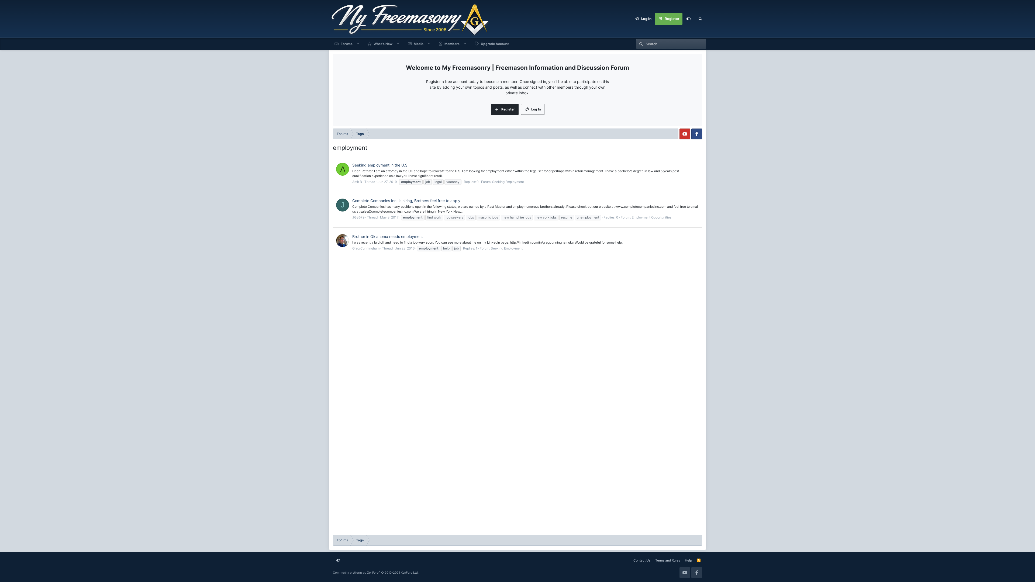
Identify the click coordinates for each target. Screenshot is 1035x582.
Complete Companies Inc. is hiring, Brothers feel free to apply (406, 200)
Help (688, 560)
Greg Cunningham (366, 248)
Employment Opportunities (651, 217)
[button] (358, 44)
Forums (347, 44)
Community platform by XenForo (376, 572)
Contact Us (641, 560)
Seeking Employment (508, 182)
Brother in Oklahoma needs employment (387, 236)
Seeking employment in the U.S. (380, 165)
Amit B (357, 182)
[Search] (700, 19)
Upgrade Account (495, 44)
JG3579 (358, 217)
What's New (383, 44)
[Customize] (688, 19)
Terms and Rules (667, 560)
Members (452, 44)
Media (418, 44)
